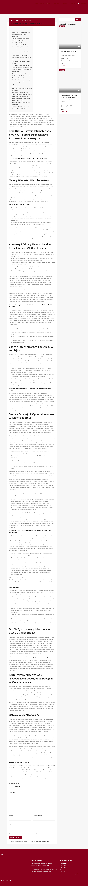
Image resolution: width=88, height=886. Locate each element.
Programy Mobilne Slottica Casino (19, 108)
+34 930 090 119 (83, 3)
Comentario (12, 792)
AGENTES (73, 3)
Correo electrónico (37, 815)
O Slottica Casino (16, 86)
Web (10, 824)
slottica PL (16, 783)
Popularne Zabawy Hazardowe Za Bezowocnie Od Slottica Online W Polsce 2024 (21, 57)
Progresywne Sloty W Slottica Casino (20, 106)
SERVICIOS (65, 3)
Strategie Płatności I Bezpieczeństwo (20, 42)
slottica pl (22, 365)
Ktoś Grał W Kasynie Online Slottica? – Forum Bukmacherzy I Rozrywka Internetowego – (21, 34)
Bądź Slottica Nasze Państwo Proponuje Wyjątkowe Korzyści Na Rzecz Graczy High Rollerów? (21, 82)
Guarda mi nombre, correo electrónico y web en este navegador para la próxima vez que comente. (32, 833)
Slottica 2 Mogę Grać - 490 (31, 23)
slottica (12, 783)
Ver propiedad (70, 44)
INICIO (36, 3)
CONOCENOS (56, 3)
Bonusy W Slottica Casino (18, 100)
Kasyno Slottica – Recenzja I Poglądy (20, 73)
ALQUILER (48, 3)
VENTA (42, 3)
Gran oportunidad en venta (68, 51)
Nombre (11, 815)
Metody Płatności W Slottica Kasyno (20, 44)
